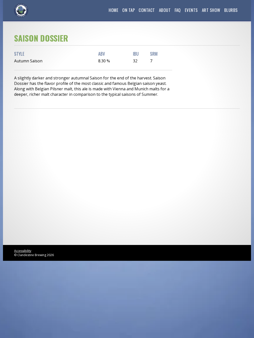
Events (191, 10)
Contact (147, 10)
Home (113, 10)
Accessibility (22, 251)
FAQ (178, 10)
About (165, 10)
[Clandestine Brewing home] (21, 10)
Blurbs (231, 10)
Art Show (211, 10)
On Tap (128, 10)
